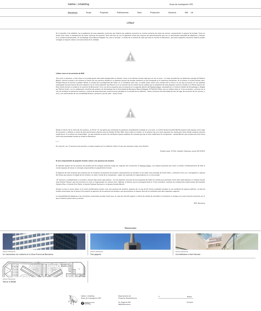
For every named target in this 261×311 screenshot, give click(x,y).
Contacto (190, 302)
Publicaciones (123, 12)
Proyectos (104, 12)
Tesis (139, 12)
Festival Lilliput (155, 87)
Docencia (172, 12)
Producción (155, 12)
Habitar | (78, 4)
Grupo (88, 12)
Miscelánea (72, 12)
